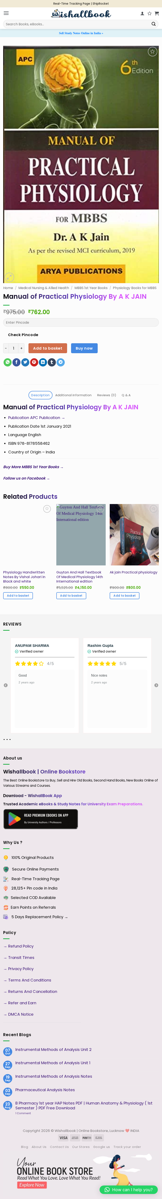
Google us (101, 1147)
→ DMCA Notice (18, 1014)
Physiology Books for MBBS (135, 287)
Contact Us (59, 1147)
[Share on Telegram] (61, 362)
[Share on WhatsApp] (8, 362)
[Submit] (154, 24)
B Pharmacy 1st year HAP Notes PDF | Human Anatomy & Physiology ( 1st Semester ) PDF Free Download (84, 1105)
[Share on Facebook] (16, 362)
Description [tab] (40, 395)
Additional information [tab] (73, 395)
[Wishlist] (149, 13)
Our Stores (81, 1147)
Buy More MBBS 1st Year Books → (34, 466)
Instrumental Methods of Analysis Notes (53, 1076)
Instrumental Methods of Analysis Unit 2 (53, 1049)
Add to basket (47, 348)
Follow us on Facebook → (27, 478)
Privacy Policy (21, 968)
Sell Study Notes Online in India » (81, 33)
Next (156, 685)
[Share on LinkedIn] (43, 362)
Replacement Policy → (46, 916)
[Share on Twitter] (25, 362)
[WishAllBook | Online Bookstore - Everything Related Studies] (81, 13)
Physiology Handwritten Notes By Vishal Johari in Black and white (24, 577)
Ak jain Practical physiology (133, 572)
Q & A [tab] (126, 395)
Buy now (84, 348)
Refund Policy (21, 946)
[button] (6, 13)
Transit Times (21, 957)
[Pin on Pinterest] (34, 362)
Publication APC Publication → (37, 417)
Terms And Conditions (29, 980)
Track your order (127, 1147)
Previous (5, 685)
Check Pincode (23, 334)
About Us (39, 1147)
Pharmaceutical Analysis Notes (45, 1090)
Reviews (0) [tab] (106, 395)
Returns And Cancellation (32, 991)
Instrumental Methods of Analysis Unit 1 (52, 1063)
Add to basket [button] (18, 596)
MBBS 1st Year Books (91, 287)
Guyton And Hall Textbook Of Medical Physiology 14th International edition (79, 577)
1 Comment (30, 1113)
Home (8, 287)
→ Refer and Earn (19, 1003)
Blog (24, 1147)
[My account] (142, 13)
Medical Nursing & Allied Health (43, 287)
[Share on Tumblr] (52, 362)
